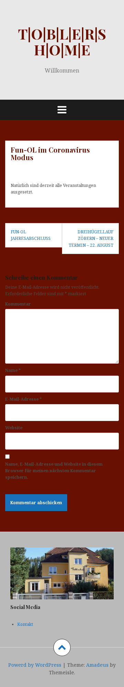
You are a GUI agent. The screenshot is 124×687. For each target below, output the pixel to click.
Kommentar (18, 304)
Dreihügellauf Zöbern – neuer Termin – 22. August (91, 238)
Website (13, 428)
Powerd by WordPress (34, 665)
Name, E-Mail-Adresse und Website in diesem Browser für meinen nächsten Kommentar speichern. (54, 470)
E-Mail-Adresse (23, 399)
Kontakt (25, 624)
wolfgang (48, 171)
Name (13, 370)
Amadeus (97, 665)
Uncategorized (78, 171)
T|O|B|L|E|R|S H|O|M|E (62, 41)
